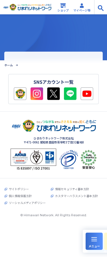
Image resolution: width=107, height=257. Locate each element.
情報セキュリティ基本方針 (72, 189)
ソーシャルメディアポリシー (27, 203)
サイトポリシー (19, 189)
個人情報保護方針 (20, 196)
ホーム (8, 65)
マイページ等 (81, 10)
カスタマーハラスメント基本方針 (76, 196)
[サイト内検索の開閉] (100, 7)
